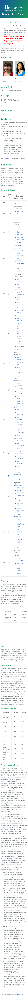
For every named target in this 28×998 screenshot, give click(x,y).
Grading (8, 158)
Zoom (10, 106)
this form (7, 32)
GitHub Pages (19, 994)
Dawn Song (18, 78)
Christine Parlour (7, 78)
